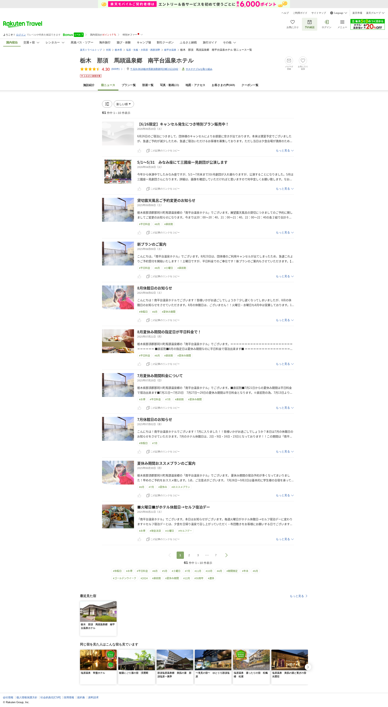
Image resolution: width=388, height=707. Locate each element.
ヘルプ (285, 13)
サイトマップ (318, 13)
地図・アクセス (195, 85)
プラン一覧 (129, 85)
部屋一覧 (148, 85)
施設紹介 (89, 85)
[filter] (107, 104)
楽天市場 (357, 13)
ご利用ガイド (300, 13)
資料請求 (93, 697)
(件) (115, 69)
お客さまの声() (223, 85)
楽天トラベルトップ (91, 49)
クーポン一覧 (249, 85)
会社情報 (8, 697)
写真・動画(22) (169, 85)
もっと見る (283, 150)
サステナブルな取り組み (199, 69)
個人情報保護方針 (26, 697)
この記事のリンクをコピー (165, 150)
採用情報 (69, 697)
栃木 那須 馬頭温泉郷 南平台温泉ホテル (137, 60)
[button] (124, 104)
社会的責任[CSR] (50, 697)
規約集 (81, 697)
